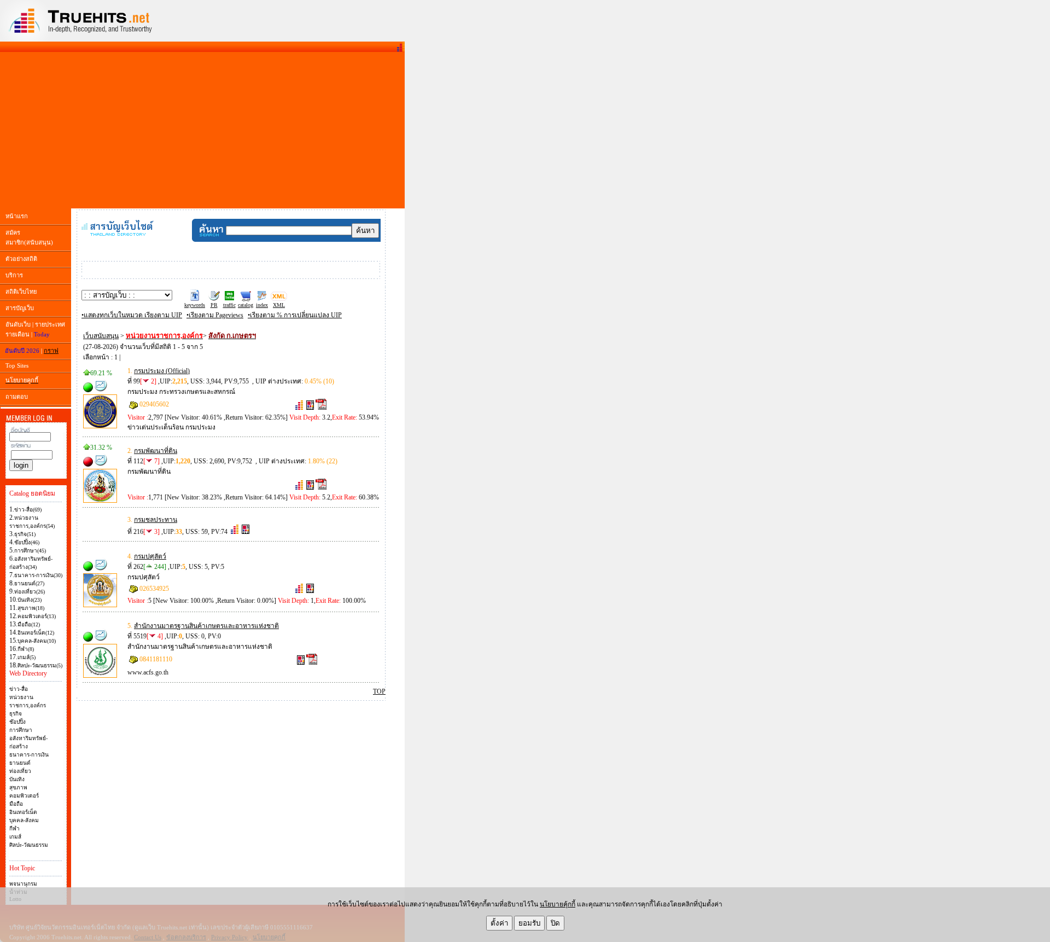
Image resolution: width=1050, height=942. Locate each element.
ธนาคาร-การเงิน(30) (38, 575)
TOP (379, 691)
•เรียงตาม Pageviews (214, 315)
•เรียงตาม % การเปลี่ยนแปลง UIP (295, 315)
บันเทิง (17, 779)
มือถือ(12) (29, 624)
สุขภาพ (18, 787)
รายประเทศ (50, 324)
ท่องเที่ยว (20, 771)
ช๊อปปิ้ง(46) (26, 542)
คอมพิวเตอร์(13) (37, 616)
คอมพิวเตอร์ (24, 796)
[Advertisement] (202, 130)
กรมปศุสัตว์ (150, 556)
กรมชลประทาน (155, 520)
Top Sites (16, 365)
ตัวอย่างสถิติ (21, 258)
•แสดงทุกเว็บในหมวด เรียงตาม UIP (131, 315)
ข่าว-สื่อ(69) (28, 510)
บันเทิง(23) (30, 600)
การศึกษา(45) (30, 551)
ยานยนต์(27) (29, 583)
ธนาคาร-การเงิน (29, 755)
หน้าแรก (16, 216)
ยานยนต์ (20, 763)
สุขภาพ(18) (31, 608)
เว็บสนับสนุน (101, 336)
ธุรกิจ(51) (25, 534)
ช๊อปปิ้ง (17, 722)
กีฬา (14, 828)
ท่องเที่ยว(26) (29, 592)
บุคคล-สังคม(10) (37, 641)
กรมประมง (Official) (162, 371)
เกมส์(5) (27, 657)
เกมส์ (15, 837)
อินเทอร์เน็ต (23, 812)
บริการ (14, 275)
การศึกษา (20, 730)
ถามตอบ (16, 396)
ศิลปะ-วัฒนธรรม (28, 845)
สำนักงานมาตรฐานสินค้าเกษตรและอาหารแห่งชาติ (206, 626)
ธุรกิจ (15, 714)
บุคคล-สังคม (24, 820)
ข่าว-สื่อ (18, 689)
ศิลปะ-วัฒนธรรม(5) (40, 665)
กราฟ (51, 350)
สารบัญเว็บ (19, 308)
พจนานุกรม (23, 884)
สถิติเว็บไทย (21, 291)
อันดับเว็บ (18, 324)
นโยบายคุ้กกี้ (557, 904)
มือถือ (16, 804)
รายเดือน (17, 334)
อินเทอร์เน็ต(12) (36, 633)
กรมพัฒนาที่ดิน (155, 451)
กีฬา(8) (26, 649)
